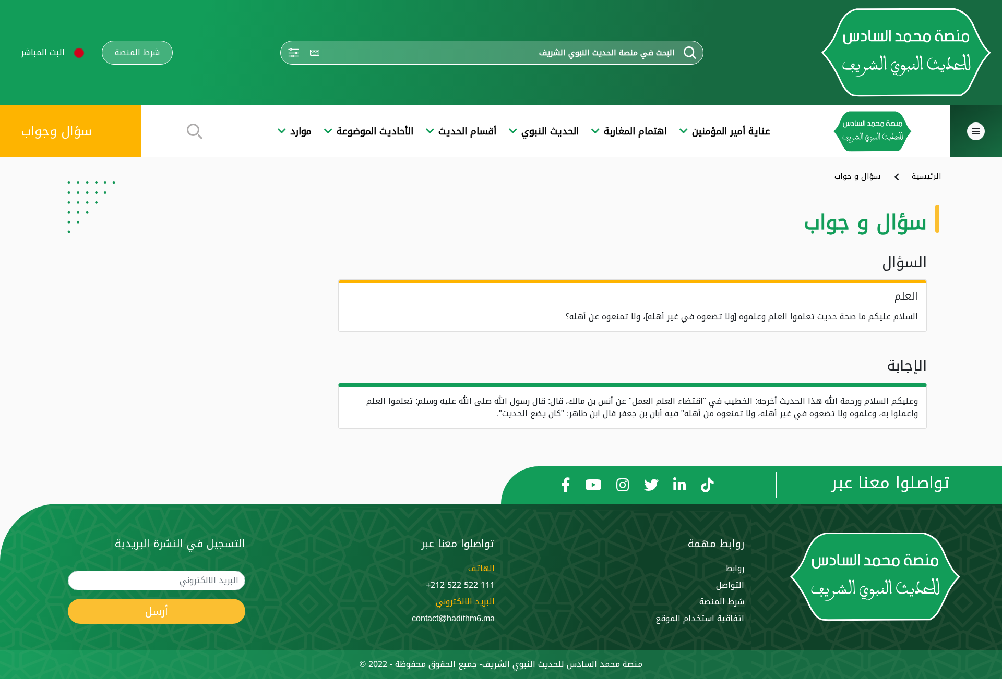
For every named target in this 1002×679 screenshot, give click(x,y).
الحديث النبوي (550, 132)
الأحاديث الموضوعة (375, 132)
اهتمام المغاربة (635, 132)
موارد (301, 132)
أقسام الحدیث (467, 132)
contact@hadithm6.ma (453, 618)
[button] (79, 53)
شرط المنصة (137, 52)
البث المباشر (43, 52)
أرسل (156, 611)
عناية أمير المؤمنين (731, 132)
